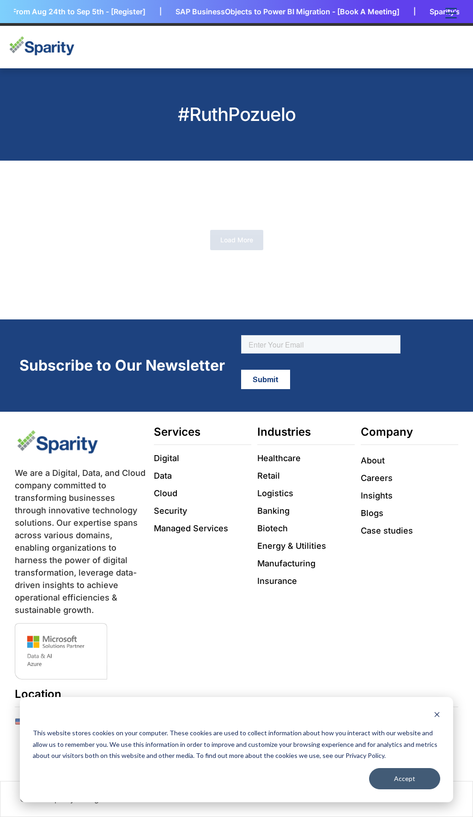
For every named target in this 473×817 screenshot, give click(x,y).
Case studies (387, 530)
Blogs (372, 513)
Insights (377, 495)
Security (170, 511)
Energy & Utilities (291, 546)
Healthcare (279, 458)
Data (163, 476)
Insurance (277, 581)
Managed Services (191, 528)
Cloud (165, 493)
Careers (377, 478)
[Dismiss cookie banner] (437, 715)
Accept (404, 778)
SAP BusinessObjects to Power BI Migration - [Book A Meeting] (280, 11)
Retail (268, 476)
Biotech (272, 528)
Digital (166, 458)
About (373, 460)
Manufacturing (286, 563)
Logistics (275, 493)
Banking (273, 511)
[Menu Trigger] (451, 12)
